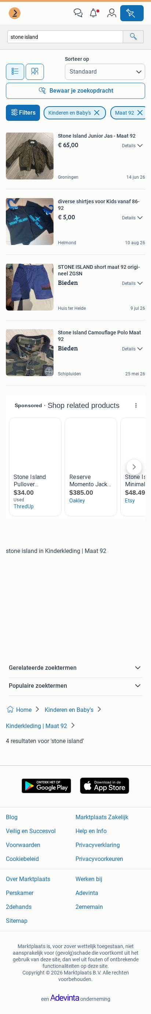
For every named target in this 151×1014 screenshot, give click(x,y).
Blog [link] (12, 817)
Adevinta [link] (87, 892)
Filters (27, 112)
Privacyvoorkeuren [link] (99, 858)
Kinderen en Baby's (69, 113)
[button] (94, 13)
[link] (15, 13)
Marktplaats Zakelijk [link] (102, 817)
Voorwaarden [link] (23, 845)
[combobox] (65, 36)
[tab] (15, 72)
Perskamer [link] (19, 892)
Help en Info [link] (91, 831)
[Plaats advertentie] (132, 13)
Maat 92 (124, 113)
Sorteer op (77, 59)
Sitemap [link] (16, 920)
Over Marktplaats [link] (28, 879)
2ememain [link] (89, 906)
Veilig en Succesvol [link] (31, 831)
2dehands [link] (19, 906)
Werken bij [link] (89, 879)
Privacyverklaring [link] (98, 845)
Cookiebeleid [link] (22, 858)
